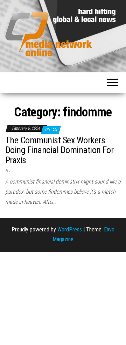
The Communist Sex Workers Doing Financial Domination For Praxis (59, 150)
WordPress (69, 229)
